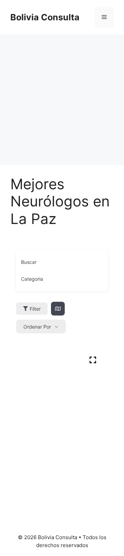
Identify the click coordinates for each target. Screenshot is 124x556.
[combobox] (62, 279)
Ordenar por (37, 327)
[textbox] (32, 279)
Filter (35, 309)
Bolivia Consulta (45, 17)
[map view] (58, 309)
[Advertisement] (62, 100)
